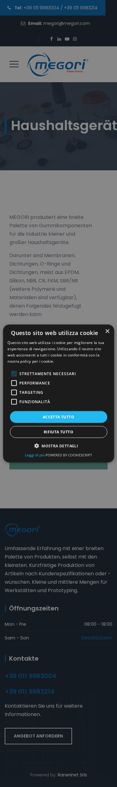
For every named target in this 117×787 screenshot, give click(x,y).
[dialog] (58, 394)
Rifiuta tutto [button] (58, 431)
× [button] (107, 331)
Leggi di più (35, 454)
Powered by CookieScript (69, 454)
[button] (58, 445)
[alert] (58, 393)
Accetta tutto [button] (58, 416)
